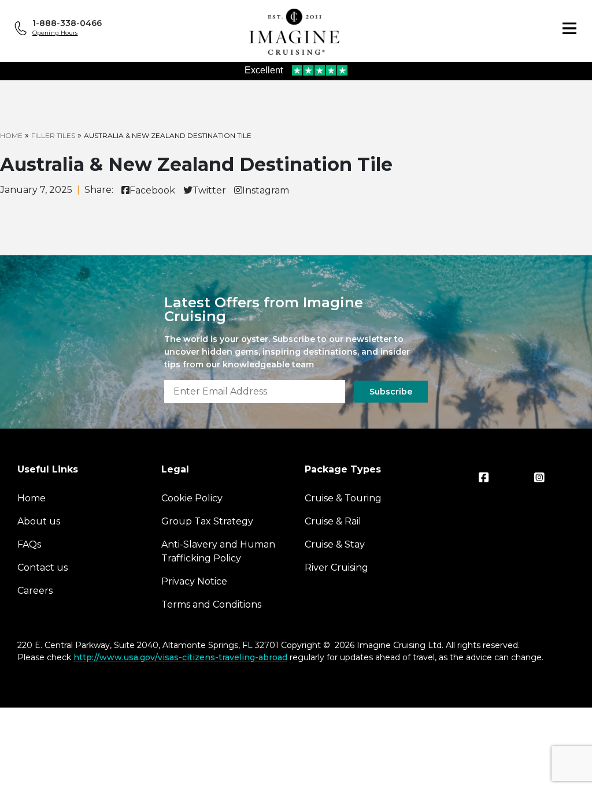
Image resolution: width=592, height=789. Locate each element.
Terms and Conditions (211, 604)
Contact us (42, 567)
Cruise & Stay (335, 544)
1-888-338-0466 (67, 23)
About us (38, 521)
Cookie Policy (192, 498)
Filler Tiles (53, 135)
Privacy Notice (194, 581)
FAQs (29, 544)
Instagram (265, 190)
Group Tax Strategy (207, 521)
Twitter (209, 190)
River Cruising (336, 567)
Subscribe (390, 391)
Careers (35, 590)
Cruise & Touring (343, 498)
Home (11, 135)
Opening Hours (55, 32)
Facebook (152, 190)
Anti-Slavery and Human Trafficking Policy (218, 551)
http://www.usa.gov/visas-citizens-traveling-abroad (180, 657)
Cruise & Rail (333, 521)
